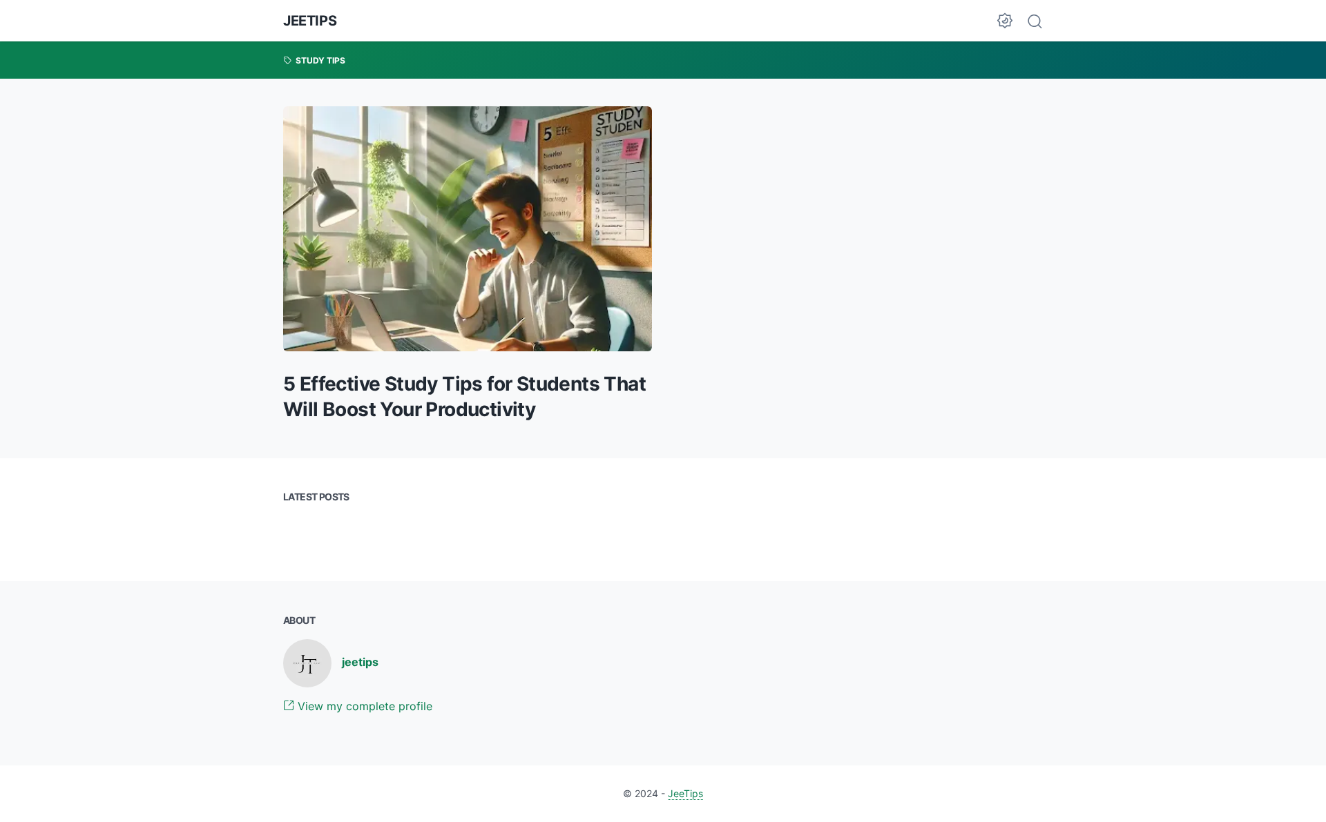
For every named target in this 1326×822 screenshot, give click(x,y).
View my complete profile (363, 706)
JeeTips (309, 20)
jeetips (360, 662)
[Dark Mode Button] (1005, 20)
